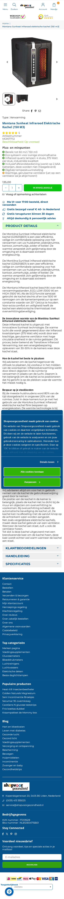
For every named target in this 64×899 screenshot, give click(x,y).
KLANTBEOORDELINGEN (26, 548)
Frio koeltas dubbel (13, 708)
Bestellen (7, 587)
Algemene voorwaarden (16, 626)
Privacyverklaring (12, 634)
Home (5, 23)
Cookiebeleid (9, 630)
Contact (6, 583)
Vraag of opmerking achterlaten (25, 194)
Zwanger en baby (12, 765)
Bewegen (7, 753)
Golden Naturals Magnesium (18, 693)
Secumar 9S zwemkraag (16, 700)
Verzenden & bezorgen (15, 595)
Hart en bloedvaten (13, 726)
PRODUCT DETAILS (21, 226)
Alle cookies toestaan (32, 471)
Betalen (6, 591)
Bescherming (10, 749)
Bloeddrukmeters (12, 659)
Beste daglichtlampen (15, 675)
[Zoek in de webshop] (14, 4)
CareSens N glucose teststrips (19, 704)
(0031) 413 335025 (15, 800)
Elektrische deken (12, 671)
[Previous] (7, 62)
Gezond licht (9, 738)
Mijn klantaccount (12, 603)
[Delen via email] (39, 110)
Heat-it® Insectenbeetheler (18, 689)
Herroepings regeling (14, 607)
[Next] (56, 62)
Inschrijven (32, 865)
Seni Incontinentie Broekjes (18, 697)
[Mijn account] (43, 4)
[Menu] (5, 4)
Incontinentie (10, 761)
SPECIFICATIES (18, 564)
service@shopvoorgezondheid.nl (24, 805)
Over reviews (9, 614)
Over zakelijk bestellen (15, 618)
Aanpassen (30, 482)
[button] (54, 4)
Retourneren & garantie (16, 599)
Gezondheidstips (12, 769)
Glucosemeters (11, 655)
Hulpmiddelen (10, 757)
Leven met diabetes (13, 730)
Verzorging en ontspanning (18, 746)
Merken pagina (11, 648)
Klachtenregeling (12, 611)
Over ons (7, 622)
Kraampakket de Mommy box (19, 712)
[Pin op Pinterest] (35, 110)
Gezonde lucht (10, 734)
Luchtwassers (10, 667)
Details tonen (47, 462)
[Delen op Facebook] (32, 110)
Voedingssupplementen (16, 652)
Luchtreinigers (10, 663)
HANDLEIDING (18, 556)
